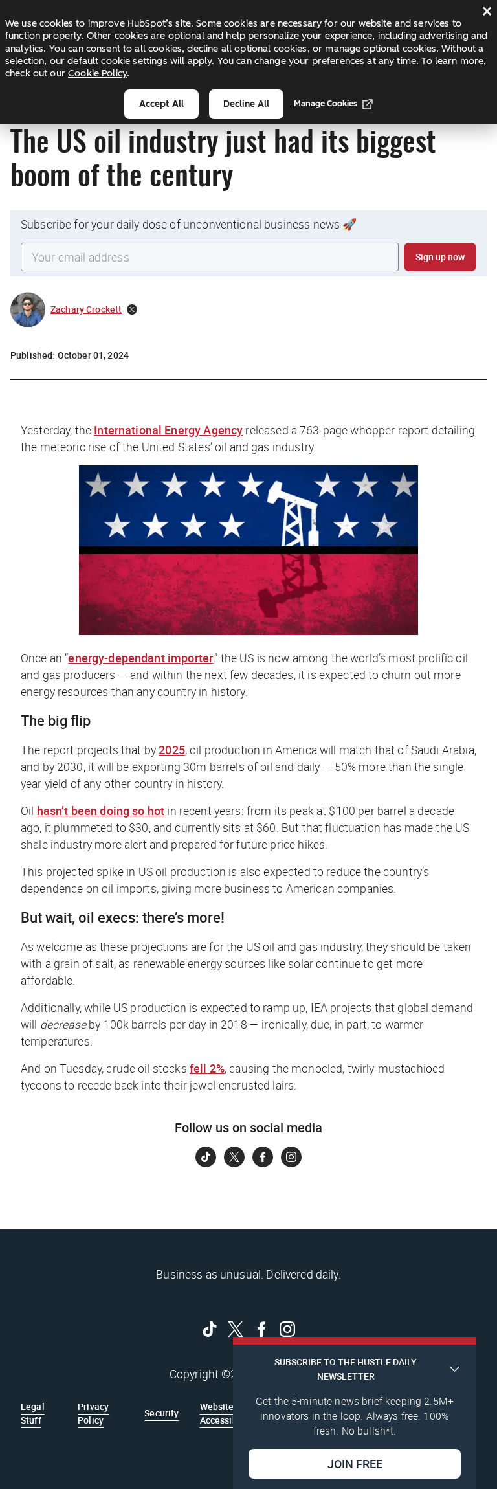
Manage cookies (325, 103)
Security (161, 1413)
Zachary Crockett (86, 309)
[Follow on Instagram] (291, 1157)
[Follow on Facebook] (262, 1157)
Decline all (246, 103)
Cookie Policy (97, 73)
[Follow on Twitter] (234, 1157)
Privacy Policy (93, 1413)
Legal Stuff (33, 1413)
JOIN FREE (354, 1464)
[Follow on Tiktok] (205, 1157)
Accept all (161, 103)
